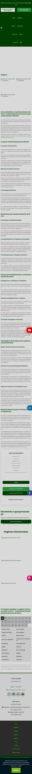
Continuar (16, 770)
